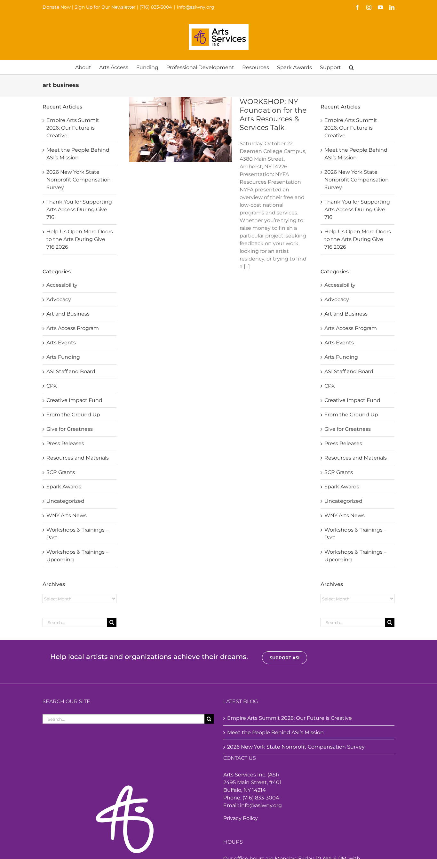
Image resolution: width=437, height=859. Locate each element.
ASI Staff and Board (70, 371)
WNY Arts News (66, 515)
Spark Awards (63, 487)
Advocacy (58, 299)
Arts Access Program (72, 328)
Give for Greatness (69, 429)
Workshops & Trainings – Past (77, 534)
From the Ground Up (73, 415)
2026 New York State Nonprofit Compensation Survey (78, 179)
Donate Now (57, 7)
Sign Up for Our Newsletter (105, 7)
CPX (51, 386)
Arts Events (61, 343)
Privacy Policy (240, 818)
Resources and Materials (77, 458)
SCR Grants (60, 472)
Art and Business (68, 314)
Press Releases (65, 443)
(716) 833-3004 (155, 7)
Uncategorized (65, 501)
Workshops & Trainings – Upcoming (77, 556)
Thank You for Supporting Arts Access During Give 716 (79, 209)
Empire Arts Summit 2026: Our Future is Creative (72, 128)
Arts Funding (63, 357)
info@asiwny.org (195, 7)
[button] (351, 67)
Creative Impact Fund (74, 400)
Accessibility (61, 285)
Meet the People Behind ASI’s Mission (275, 732)
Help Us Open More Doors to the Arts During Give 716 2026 (79, 239)
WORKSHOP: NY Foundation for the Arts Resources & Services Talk (273, 114)
